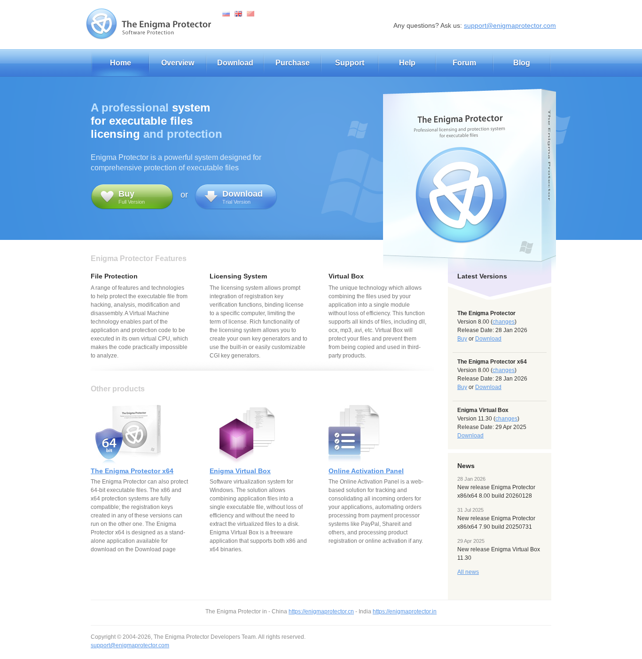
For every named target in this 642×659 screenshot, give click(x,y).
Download (235, 63)
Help (407, 63)
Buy (462, 338)
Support (349, 63)
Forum (464, 63)
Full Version (131, 197)
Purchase (292, 63)
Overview (177, 63)
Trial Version (242, 197)
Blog (521, 63)
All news (468, 572)
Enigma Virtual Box (240, 471)
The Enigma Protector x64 (132, 471)
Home (120, 63)
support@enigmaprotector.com (510, 25)
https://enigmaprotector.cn (321, 611)
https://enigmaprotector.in (405, 611)
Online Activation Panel (366, 471)
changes (504, 321)
